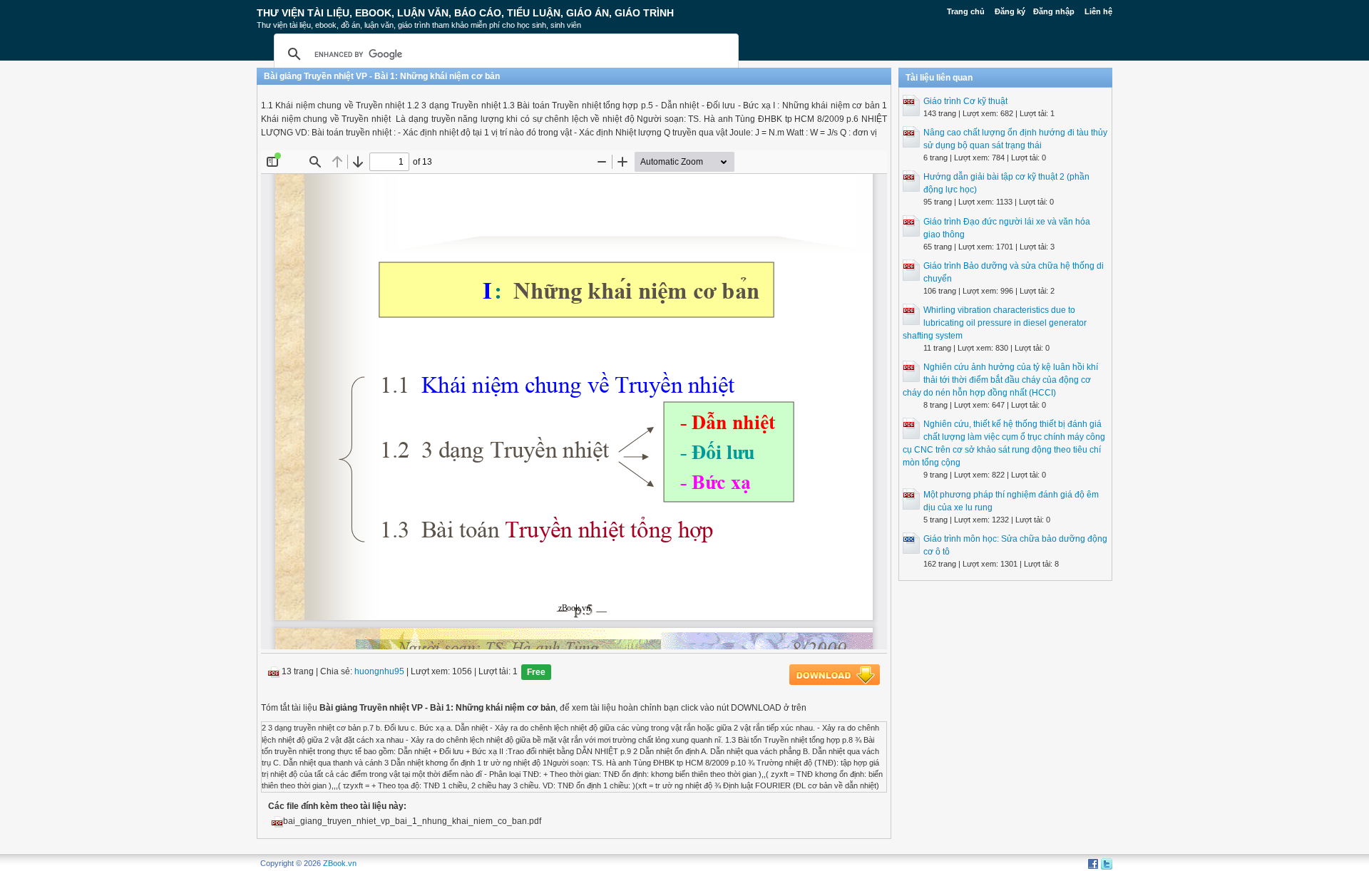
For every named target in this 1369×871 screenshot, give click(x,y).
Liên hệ (1098, 11)
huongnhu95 (379, 672)
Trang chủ (966, 11)
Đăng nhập (1054, 11)
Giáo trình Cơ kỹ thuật (965, 101)
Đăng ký (1010, 11)
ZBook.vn (340, 863)
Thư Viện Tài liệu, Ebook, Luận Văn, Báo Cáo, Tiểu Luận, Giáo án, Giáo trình (465, 13)
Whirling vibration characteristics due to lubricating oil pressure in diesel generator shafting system (995, 323)
